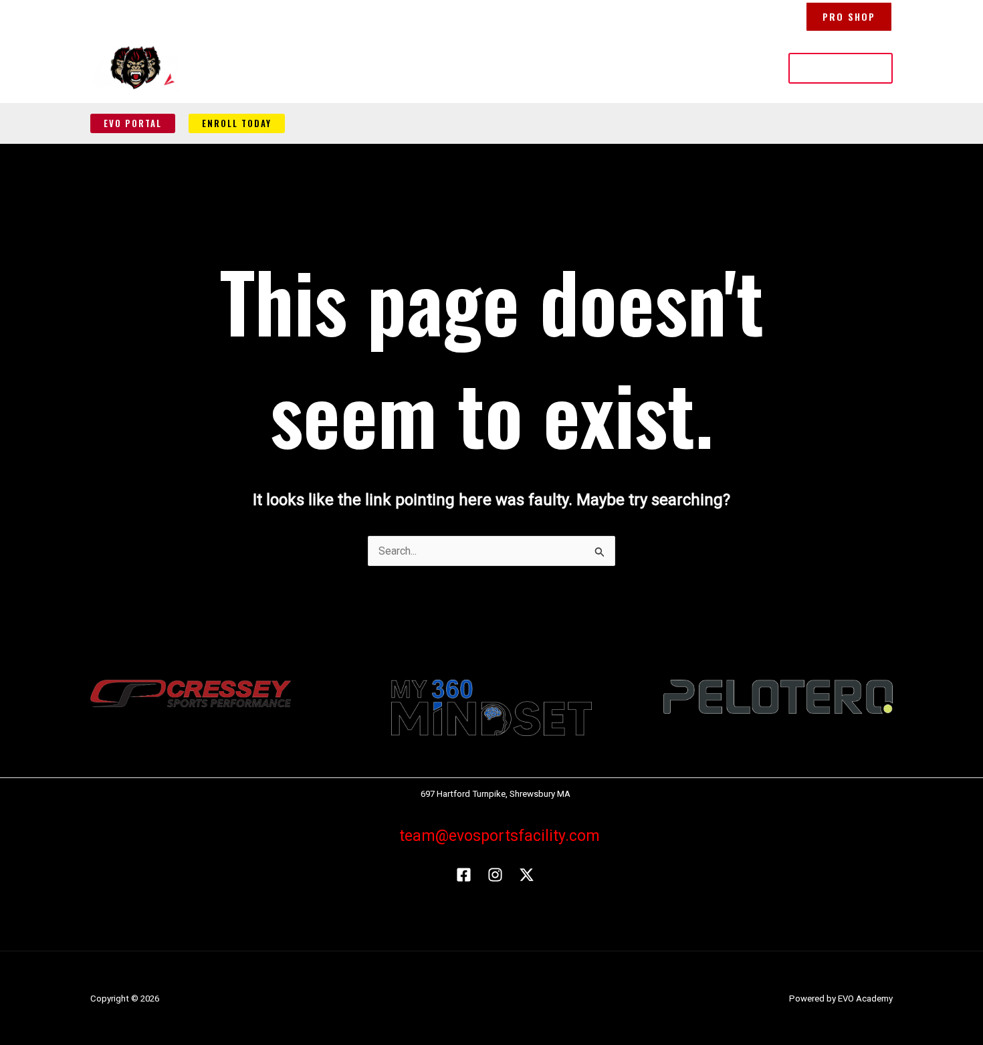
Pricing (609, 68)
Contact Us (725, 68)
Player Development (511, 68)
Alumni (663, 68)
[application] (565, 68)
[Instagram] (495, 874)
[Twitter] (526, 874)
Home (428, 68)
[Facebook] (463, 874)
